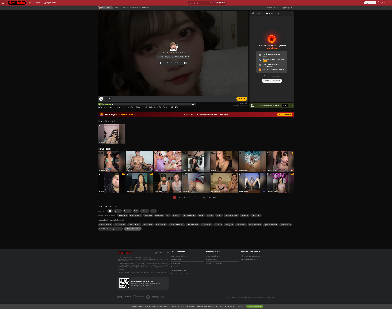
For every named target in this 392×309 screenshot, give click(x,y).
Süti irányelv (174, 267)
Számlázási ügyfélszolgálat (249, 259)
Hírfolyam (145, 7)
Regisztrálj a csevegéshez (272, 80)
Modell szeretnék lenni (213, 256)
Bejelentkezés (384, 3)
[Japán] (110, 211)
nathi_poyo (102, 206)
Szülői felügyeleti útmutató (179, 270)
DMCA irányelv (175, 263)
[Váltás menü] (3, 3)
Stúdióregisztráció (211, 259)
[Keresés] (212, 2)
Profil (117, 7)
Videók (125, 7)
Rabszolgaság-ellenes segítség (180, 274)
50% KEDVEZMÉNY (285, 114)
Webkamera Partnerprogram (214, 263)
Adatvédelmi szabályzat (178, 256)
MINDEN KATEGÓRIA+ (132, 229)
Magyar (160, 252)
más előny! (275, 76)
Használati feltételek (177, 259)
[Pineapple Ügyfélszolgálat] (148, 297)
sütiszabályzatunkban (221, 306)
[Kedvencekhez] (101, 99)
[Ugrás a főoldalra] (17, 3)
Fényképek (135, 7)
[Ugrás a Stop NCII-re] (158, 297)
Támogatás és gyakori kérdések (250, 256)
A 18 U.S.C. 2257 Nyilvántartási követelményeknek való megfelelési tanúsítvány (251, 297)
